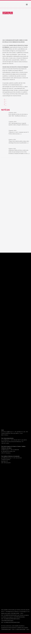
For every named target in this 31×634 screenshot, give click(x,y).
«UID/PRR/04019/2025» (19, 617)
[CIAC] (2, 3)
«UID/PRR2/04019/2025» (7, 620)
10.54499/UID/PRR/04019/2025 (11, 618)
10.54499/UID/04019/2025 (10, 615)
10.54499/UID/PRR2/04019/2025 (12, 622)
